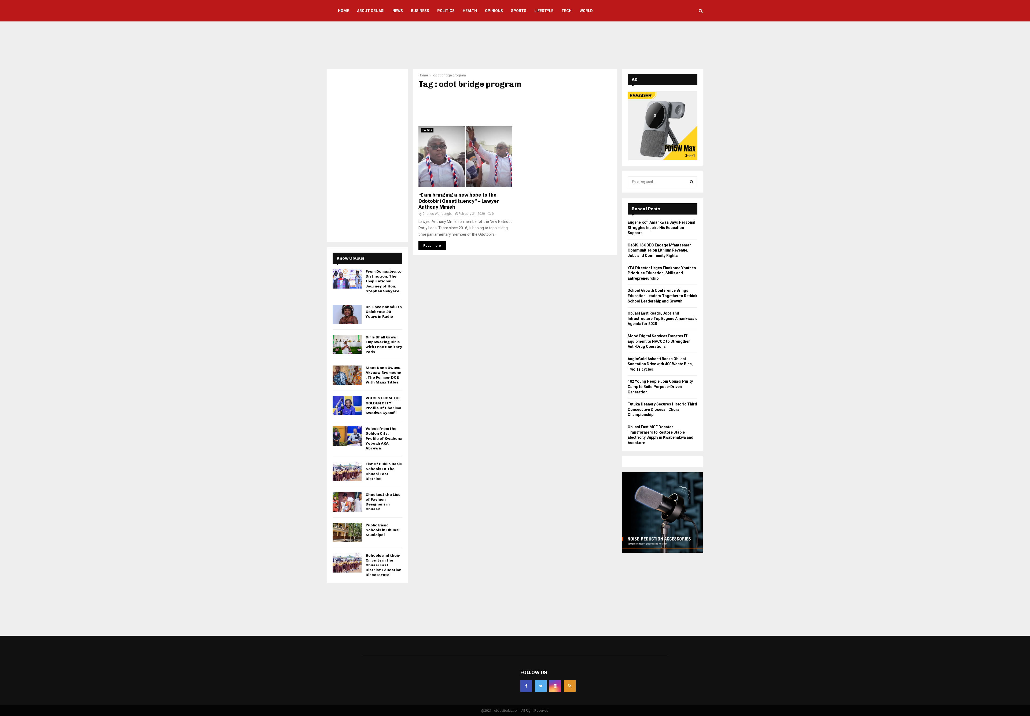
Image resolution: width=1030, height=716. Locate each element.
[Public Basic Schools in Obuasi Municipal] (347, 532)
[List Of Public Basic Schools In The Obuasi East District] (347, 471)
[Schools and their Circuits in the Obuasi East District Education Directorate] (347, 563)
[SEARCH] (691, 181)
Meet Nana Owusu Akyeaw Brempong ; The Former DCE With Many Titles (383, 375)
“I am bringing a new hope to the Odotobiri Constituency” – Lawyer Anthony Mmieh (458, 201)
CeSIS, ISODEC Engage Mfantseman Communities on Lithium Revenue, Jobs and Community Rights (659, 250)
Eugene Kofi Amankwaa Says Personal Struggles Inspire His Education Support (661, 227)
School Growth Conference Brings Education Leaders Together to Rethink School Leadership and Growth (662, 295)
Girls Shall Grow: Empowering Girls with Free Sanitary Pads (384, 344)
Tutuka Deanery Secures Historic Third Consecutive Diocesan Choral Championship (662, 409)
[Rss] (570, 686)
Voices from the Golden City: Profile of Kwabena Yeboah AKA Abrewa (384, 438)
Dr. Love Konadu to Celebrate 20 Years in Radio (384, 312)
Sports (518, 11)
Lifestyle (543, 11)
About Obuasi (370, 11)
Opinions (494, 11)
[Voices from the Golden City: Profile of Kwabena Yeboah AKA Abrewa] (347, 436)
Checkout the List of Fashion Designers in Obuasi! (383, 502)
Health (470, 11)
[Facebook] (526, 686)
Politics (446, 11)
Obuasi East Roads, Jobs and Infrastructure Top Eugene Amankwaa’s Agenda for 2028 (662, 318)
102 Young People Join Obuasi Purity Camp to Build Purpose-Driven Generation (660, 386)
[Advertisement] (515, 44)
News (397, 11)
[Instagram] (555, 686)
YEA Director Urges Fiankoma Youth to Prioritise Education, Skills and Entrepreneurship (662, 273)
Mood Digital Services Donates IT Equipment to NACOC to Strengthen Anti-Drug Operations (659, 341)
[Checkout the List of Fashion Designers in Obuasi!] (347, 502)
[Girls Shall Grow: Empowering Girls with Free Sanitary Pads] (347, 344)
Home (343, 11)
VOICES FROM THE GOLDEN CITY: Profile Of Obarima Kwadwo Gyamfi (383, 405)
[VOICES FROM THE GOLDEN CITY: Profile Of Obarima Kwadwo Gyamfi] (347, 405)
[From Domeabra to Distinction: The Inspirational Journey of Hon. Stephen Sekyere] (347, 279)
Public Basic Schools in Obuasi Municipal (382, 530)
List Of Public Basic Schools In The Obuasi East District (384, 471)
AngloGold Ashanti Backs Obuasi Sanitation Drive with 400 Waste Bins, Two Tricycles (660, 364)
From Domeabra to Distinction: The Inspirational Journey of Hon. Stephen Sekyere (384, 281)
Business (420, 11)
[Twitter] (541, 686)
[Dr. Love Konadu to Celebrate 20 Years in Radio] (347, 314)
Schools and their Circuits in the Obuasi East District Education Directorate (384, 565)
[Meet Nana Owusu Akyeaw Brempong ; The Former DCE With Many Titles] (347, 375)
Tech (566, 11)
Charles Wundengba (437, 214)
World (586, 11)
